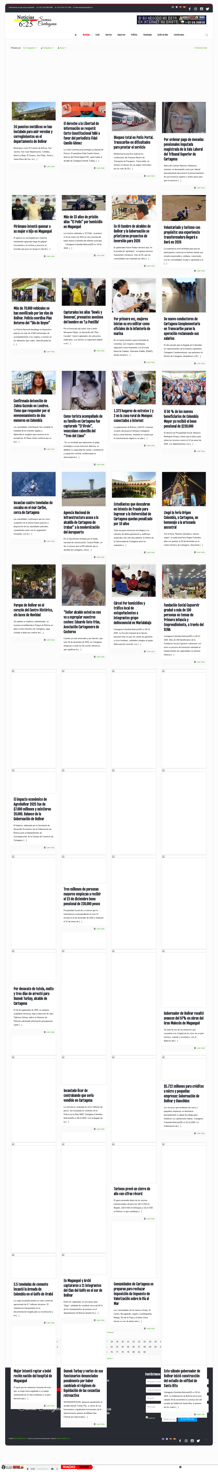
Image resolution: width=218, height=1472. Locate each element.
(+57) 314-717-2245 (64, 7)
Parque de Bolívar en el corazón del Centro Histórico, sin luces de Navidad (33, 610)
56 (134, 1347)
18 (112, 1342)
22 (134, 1342)
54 (123, 1347)
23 (139, 1342)
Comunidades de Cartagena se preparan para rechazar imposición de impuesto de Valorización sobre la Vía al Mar (133, 1294)
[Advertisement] (109, 78)
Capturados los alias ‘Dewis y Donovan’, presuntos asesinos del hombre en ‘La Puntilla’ (83, 317)
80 (134, 1352)
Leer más (51, 166)
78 (123, 1352)
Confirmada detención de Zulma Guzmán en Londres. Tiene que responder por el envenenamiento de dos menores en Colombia (32, 411)
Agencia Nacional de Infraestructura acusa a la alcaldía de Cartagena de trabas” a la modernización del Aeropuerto (82, 522)
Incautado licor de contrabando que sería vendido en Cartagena (79, 1096)
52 (112, 1347)
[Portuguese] (180, 7)
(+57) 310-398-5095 (45, 7)
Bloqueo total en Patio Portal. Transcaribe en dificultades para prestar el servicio (133, 142)
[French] (176, 7)
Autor (62, 48)
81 (139, 1352)
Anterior (110, 1332)
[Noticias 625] (35, 21)
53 (117, 1347)
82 (145, 1352)
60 (156, 1347)
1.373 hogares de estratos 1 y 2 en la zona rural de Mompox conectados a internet (133, 416)
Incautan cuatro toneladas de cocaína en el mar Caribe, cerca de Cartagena (33, 508)
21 (128, 1342)
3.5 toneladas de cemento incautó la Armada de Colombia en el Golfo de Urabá (33, 1289)
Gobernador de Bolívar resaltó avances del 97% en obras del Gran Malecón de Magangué (184, 1018)
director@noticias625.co (84, 7)
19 (117, 1342)
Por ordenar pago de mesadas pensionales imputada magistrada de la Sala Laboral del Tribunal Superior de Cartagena (184, 149)
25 (150, 1342)
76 (112, 1352)
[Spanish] (184, 7)
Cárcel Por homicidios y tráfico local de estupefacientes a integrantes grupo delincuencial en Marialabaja (132, 613)
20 (123, 1342)
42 (57, 1347)
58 (145, 1347)
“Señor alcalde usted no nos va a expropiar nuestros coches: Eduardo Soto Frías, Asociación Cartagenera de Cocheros (82, 622)
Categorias (30, 48)
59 (150, 1347)
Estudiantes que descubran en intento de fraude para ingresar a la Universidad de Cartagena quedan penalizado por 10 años (133, 514)
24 (145, 1342)
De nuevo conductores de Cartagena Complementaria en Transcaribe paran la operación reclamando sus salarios (182, 329)
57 (139, 1347)
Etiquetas (48, 48)
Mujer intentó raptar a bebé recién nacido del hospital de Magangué (33, 1376)
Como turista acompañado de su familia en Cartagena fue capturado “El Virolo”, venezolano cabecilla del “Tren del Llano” (83, 426)
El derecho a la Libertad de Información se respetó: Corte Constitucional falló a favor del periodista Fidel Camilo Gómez (82, 133)
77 (117, 1352)
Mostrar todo (201, 48)
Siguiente (108, 1358)
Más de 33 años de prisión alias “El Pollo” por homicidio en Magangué (83, 222)
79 (128, 1352)
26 (156, 1342)
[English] (172, 7)
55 (128, 1347)
